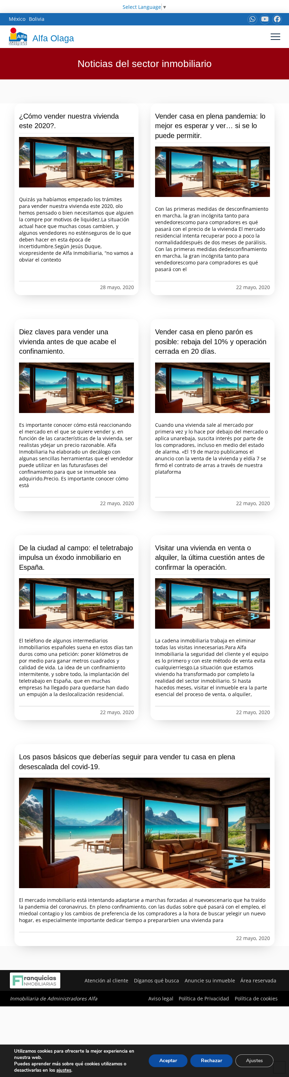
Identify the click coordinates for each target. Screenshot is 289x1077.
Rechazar (211, 1060)
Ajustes (254, 1060)
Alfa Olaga (53, 38)
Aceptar (168, 1060)
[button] (275, 36)
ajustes (63, 1070)
